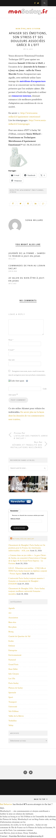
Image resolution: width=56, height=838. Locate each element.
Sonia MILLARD (34, 220)
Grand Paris (13, 664)
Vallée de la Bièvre (16, 716)
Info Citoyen (33, 29)
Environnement (14, 655)
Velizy (10, 725)
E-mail (11, 350)
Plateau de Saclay (15, 688)
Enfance (11, 645)
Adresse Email (15, 518)
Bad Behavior (6, 804)
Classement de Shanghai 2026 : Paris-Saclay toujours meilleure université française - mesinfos (26, 591)
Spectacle (12, 692)
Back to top (40, 799)
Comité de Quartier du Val (19, 636)
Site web (11, 360)
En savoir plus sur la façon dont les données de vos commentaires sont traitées (26, 416)
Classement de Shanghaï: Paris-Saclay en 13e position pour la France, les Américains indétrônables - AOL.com (26, 548)
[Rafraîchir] (27, 380)
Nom (10, 340)
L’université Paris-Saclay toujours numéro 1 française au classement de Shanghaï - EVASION (26, 581)
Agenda (11, 608)
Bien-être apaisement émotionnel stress (27, 191)
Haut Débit (13, 669)
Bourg (10, 631)
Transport (12, 702)
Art (9, 613)
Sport (10, 697)
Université (12, 706)
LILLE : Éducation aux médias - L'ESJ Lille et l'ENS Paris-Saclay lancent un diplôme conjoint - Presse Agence (27, 571)
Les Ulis (11, 678)
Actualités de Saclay (23, 539)
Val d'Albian (13, 711)
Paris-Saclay (13, 683)
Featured (12, 659)
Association (13, 617)
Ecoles (11, 641)
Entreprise (12, 650)
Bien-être (21, 29)
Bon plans (12, 627)
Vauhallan (12, 720)
